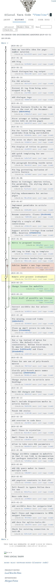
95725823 (28, 518)
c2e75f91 (39, 289)
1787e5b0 (28, 333)
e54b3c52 (28, 226)
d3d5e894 (28, 210)
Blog (13, 562)
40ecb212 (28, 165)
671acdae (39, 268)
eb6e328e (39, 300)
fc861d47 (28, 384)
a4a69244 (28, 149)
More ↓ (4, 539)
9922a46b (28, 74)
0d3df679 (28, 446)
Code (31, 20)
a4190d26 (28, 499)
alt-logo (49, 269)
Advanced (9, 27)
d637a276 (28, 83)
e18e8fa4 (28, 440)
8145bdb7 (28, 64)
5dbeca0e (28, 261)
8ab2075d (28, 123)
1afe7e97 (28, 158)
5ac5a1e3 (28, 189)
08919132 (28, 394)
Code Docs (44, 20)
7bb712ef (28, 366)
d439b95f (28, 324)
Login (53, 1)
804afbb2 (39, 245)
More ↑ (4, 43)
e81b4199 (28, 354)
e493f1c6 (28, 235)
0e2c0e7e (28, 433)
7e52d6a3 (28, 461)
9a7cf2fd (28, 54)
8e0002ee (28, 509)
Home (6, 562)
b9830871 (28, 473)
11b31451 (28, 525)
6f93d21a (28, 254)
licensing (48, 247)
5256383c (28, 483)
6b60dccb (28, 375)
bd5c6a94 (28, 534)
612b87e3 (28, 142)
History (19, 20)
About (7, 20)
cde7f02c (28, 93)
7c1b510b (28, 413)
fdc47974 (28, 279)
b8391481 (28, 406)
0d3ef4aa (28, 492)
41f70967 (28, 174)
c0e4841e (28, 423)
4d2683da (28, 135)
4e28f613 (28, 311)
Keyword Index (24, 562)
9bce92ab (28, 198)
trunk (50, 54)
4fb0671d (28, 100)
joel (40, 54)
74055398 (28, 217)
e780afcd (28, 114)
